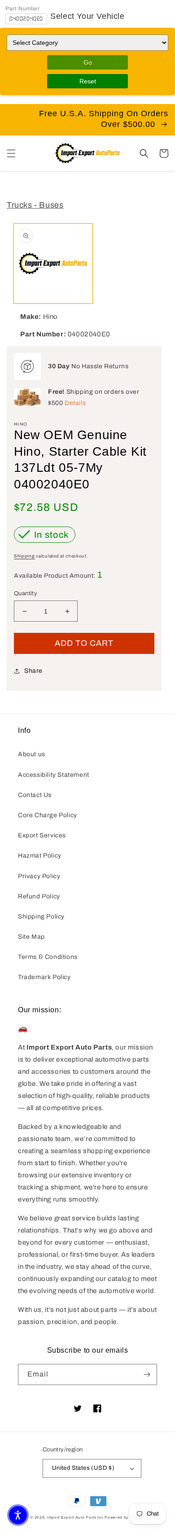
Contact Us (35, 795)
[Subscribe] (147, 1374)
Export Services (42, 835)
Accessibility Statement (53, 774)
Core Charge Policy (47, 815)
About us (31, 754)
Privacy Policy (39, 876)
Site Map (31, 936)
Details (75, 403)
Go (87, 62)
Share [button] (33, 670)
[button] (11, 153)
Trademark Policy (44, 977)
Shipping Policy (41, 916)
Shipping (24, 555)
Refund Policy (39, 896)
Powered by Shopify (125, 1518)
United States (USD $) (83, 1468)
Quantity (25, 593)
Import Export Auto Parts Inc (75, 1518)
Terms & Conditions (48, 957)
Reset (87, 81)
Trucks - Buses (35, 204)
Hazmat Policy (39, 855)
